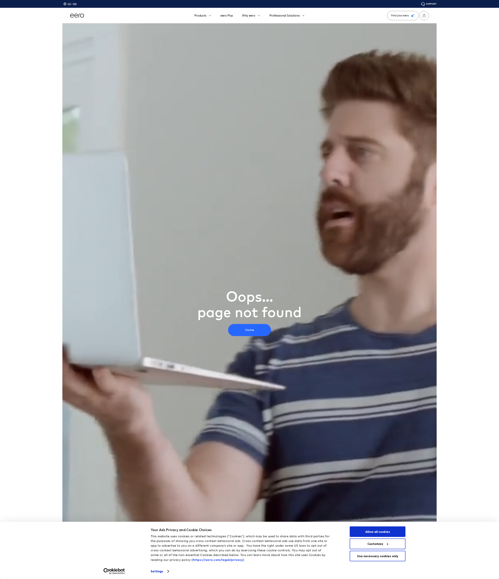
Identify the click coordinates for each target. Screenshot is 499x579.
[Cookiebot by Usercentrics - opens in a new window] (114, 571)
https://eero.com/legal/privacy (218, 560)
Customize (375, 544)
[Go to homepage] (77, 16)
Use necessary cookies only (377, 556)
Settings (157, 571)
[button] (424, 15)
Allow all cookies (377, 532)
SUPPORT (431, 3)
